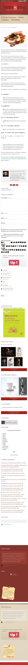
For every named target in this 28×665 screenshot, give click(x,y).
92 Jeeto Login (4, 510)
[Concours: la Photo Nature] (17, 185)
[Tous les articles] (14, 185)
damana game (4, 494)
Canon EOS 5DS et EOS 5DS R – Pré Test (16, 463)
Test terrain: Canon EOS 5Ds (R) (15, 483)
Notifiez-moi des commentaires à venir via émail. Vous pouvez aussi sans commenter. (12, 236)
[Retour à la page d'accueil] (14, 10)
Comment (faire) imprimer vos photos (15, 473)
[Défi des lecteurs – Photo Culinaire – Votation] (11, 185)
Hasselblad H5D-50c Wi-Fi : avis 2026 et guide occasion (13, 465)
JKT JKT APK (4, 488)
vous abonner (17, 235)
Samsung (5, 441)
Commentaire (6, 197)
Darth (9, 27)
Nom (4, 213)
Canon (4, 433)
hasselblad (5, 446)
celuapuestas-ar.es (5, 475)
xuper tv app (4, 469)
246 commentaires (14, 27)
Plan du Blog (3, 1)
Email (4, 218)
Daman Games (4, 502)
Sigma (4, 443)
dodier (2, 463)
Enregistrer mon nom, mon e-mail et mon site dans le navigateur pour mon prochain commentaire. (14, 230)
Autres (4, 449)
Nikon (4, 435)
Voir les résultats (14, 455)
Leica (4, 444)
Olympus (5, 439)
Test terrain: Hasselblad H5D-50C (11, 466)
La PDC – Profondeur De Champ (13, 492)
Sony (4, 436)
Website (3, 223)
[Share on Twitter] (1, 167)
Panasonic (5, 447)
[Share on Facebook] (1, 170)
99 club (2, 498)
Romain (3, 473)
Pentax (4, 438)
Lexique (8, 1)
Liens (12, 1)
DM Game (3, 506)
